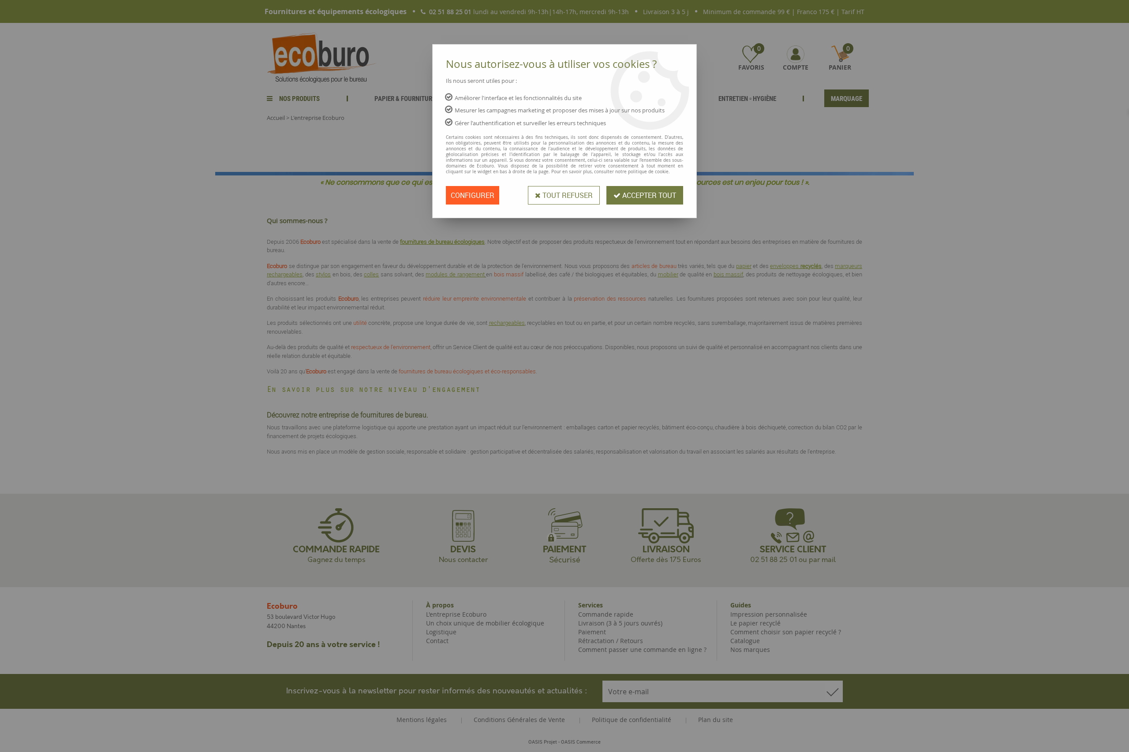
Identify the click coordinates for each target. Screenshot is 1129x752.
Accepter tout (648, 195)
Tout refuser (567, 195)
